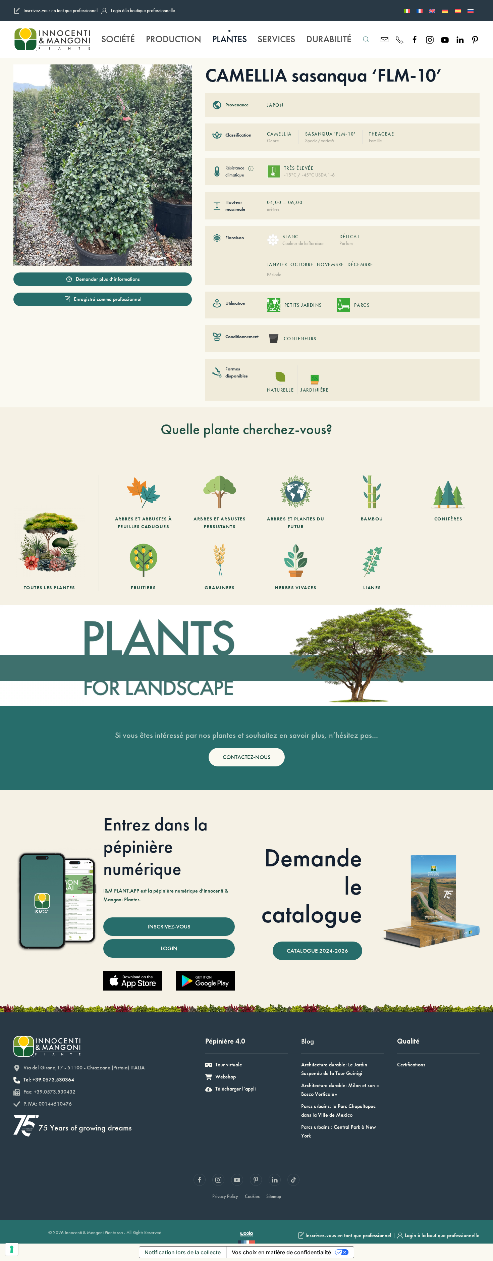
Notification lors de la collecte (183, 1252)
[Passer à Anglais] (432, 10)
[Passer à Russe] (470, 10)
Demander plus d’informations (108, 279)
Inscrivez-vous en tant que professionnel (60, 10)
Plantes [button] (229, 39)
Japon (275, 105)
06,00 (295, 202)
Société (118, 39)
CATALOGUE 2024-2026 (317, 950)
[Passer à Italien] (406, 10)
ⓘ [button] (251, 168)
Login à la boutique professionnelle (143, 10)
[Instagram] (430, 39)
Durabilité (328, 39)
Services (276, 39)
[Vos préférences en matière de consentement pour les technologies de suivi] (11, 1249)
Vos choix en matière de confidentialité (281, 1252)
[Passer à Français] (419, 10)
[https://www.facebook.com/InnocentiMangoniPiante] (414, 39)
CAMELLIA (279, 134)
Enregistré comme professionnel (108, 299)
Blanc (290, 237)
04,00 (274, 202)
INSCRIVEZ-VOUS (169, 926)
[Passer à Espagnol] (457, 10)
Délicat (349, 237)
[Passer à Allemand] (445, 10)
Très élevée (299, 168)
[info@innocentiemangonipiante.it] (384, 39)
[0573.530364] (399, 39)
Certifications (411, 1064)
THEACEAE (381, 134)
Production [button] (173, 39)
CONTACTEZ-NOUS (247, 757)
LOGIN (169, 948)
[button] (366, 39)
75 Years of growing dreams (85, 1127)
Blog (307, 1041)
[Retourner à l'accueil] (52, 39)
